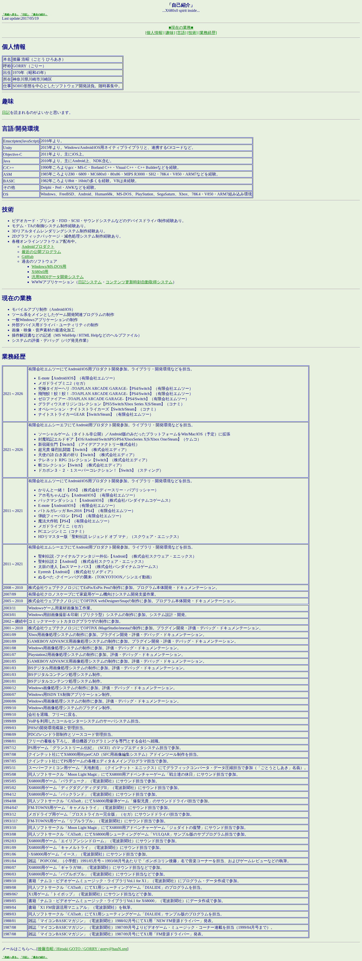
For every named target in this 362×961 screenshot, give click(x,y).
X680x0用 (40, 272)
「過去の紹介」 (39, 14)
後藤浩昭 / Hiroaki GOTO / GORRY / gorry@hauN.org (82, 949)
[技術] (192, 33)
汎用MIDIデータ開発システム (58, 277)
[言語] (181, 33)
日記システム (90, 282)
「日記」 (25, 14)
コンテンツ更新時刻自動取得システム (139, 282)
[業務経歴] (207, 33)
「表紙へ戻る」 (10, 14)
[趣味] (170, 33)
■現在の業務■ (181, 27)
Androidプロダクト (38, 246)
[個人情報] (154, 33)
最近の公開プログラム (41, 252)
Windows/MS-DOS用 (49, 266)
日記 (6, 112)
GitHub (27, 257)
